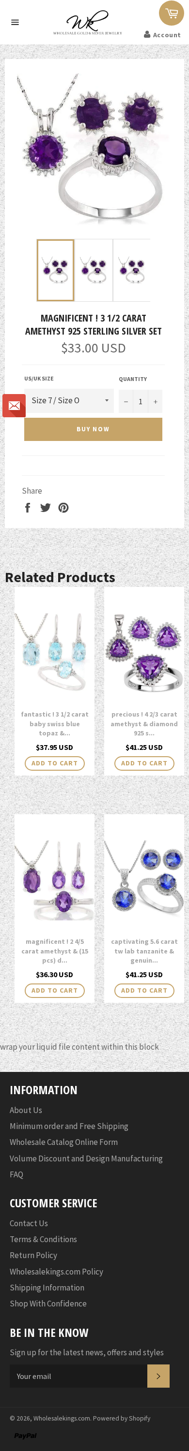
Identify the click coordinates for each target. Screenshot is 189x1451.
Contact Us (29, 1223)
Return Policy (33, 1255)
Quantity (133, 378)
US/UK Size (39, 378)
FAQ (16, 1174)
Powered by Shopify (121, 1418)
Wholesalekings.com (61, 1418)
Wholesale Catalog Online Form (64, 1142)
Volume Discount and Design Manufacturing (86, 1158)
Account (167, 34)
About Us (26, 1110)
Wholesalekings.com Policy (56, 1271)
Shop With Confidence (48, 1303)
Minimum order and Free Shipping (69, 1126)
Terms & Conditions (43, 1239)
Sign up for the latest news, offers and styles (87, 1352)
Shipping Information (47, 1287)
